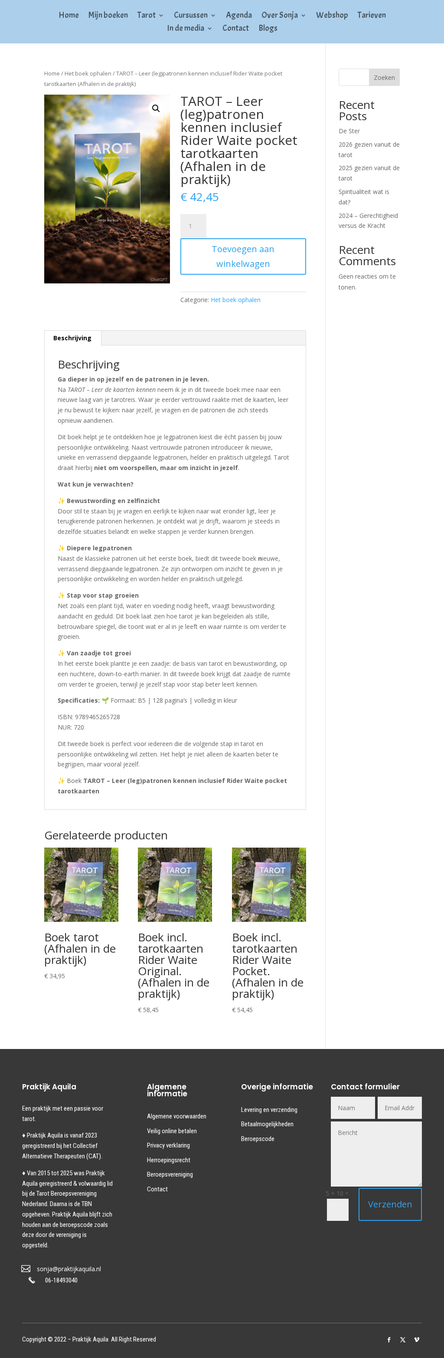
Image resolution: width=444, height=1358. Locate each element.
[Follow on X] (403, 1340)
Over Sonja (279, 16)
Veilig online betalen (172, 1131)
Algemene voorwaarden (176, 1116)
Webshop (332, 16)
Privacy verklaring (168, 1145)
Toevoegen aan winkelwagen (243, 256)
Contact (235, 29)
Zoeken (384, 77)
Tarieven (372, 16)
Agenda (239, 16)
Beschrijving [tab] (72, 338)
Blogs (268, 29)
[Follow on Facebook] (389, 1340)
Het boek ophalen (88, 73)
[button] (156, 108)
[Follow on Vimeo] (416, 1340)
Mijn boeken (108, 16)
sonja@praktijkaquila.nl (69, 1269)
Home (69, 16)
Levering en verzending (269, 1110)
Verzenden (390, 1204)
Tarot (146, 16)
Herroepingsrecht (168, 1160)
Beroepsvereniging (170, 1174)
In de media (185, 29)
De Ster (349, 131)
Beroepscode (257, 1139)
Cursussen (191, 16)
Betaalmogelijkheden (267, 1124)
